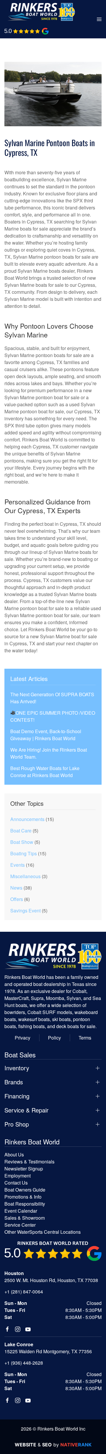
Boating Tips (23, 853)
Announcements (27, 819)
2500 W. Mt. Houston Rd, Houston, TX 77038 (51, 1280)
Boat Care (21, 830)
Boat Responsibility (24, 1203)
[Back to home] (41, 12)
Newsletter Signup (23, 1168)
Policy (54, 1037)
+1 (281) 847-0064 (23, 1291)
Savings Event (25, 910)
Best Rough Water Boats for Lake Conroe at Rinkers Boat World (45, 772)
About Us (14, 1154)
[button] (99, 19)
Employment (17, 1175)
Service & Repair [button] (26, 1110)
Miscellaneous (25, 876)
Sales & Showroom (24, 1217)
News (16, 887)
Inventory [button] (16, 1068)
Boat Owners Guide (24, 1189)
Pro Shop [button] (16, 1124)
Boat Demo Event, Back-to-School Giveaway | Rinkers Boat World (45, 735)
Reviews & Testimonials (29, 1161)
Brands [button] (13, 1082)
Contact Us (16, 1182)
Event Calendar (20, 1210)
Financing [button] (16, 1096)
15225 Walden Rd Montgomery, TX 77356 (48, 1351)
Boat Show (21, 842)
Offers (16, 899)
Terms (85, 1037)
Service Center (20, 1224)
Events (17, 864)
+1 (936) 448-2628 (23, 1362)
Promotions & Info (23, 1196)
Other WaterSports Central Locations (42, 1231)
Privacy (22, 1037)
